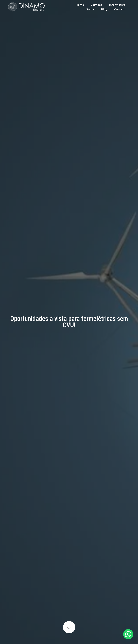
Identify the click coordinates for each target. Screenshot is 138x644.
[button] (128, 634)
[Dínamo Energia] (26, 7)
